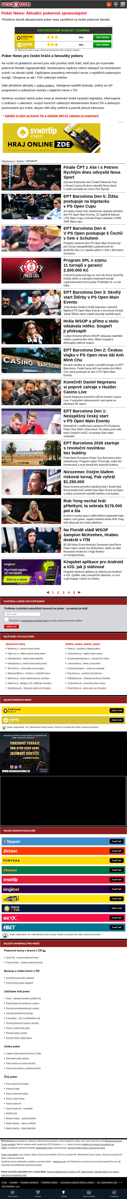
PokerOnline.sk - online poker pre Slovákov (86, 688)
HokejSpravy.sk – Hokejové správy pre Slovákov (29, 688)
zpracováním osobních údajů (35, 621)
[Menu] (123, 4)
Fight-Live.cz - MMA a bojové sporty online (26, 653)
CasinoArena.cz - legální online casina (84, 653)
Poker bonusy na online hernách (20, 1063)
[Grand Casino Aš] (25, 773)
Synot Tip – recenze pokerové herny (22, 957)
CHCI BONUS (102, 37)
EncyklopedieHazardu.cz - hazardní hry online (88, 658)
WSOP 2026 (11, 1113)
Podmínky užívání (50, 1182)
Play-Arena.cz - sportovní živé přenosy (84, 673)
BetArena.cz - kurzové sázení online (24, 648)
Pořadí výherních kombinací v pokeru (22, 1003)
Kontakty (14, 1182)
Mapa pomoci (87, 1172)
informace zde (59, 1161)
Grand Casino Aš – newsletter (19, 1108)
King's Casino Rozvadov (17, 1094)
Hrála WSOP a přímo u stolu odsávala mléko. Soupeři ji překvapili (91, 326)
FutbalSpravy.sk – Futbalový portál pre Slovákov (88, 678)
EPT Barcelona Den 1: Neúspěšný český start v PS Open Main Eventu (87, 416)
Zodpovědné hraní (44, 1148)
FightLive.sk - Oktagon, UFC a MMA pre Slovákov (30, 683)
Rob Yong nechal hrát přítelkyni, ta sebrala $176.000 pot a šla (93, 505)
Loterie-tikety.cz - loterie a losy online (84, 663)
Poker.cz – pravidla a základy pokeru (83, 648)
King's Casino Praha (15, 1098)
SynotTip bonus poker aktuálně (20, 978)
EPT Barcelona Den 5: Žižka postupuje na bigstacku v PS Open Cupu (91, 201)
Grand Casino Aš (13, 1103)
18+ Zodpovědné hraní (107, 1182)
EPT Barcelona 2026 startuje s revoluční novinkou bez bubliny (91, 448)
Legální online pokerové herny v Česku (23, 1053)
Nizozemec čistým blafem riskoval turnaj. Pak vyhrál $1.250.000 (89, 476)
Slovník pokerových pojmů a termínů (22, 1023)
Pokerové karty (13, 1089)
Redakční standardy (30, 1182)
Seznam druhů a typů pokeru (19, 1038)
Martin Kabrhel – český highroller (21, 1128)
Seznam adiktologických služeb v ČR (63, 1172)
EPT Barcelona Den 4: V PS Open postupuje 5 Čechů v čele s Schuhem (93, 233)
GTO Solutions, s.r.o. (11, 1186)
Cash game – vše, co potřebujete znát (23, 1018)
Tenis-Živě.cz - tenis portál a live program (26, 668)
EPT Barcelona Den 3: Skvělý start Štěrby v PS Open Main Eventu (92, 297)
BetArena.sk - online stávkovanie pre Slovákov (28, 678)
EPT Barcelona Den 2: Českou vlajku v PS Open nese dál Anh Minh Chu (94, 355)
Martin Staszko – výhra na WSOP (21, 1123)
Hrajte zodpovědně (9, 1155)
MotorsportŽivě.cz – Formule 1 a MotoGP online (29, 673)
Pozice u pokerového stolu (18, 1028)
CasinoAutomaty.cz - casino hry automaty (85, 668)
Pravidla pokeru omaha (16, 1033)
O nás (4, 1182)
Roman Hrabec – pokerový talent (21, 1118)
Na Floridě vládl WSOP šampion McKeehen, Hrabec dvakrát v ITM (91, 534)
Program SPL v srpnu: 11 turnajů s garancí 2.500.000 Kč (85, 265)
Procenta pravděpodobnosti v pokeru (22, 1008)
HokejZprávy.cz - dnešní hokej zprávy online (27, 663)
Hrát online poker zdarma (17, 1058)
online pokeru (45, 85)
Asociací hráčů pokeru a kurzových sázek (86, 1148)
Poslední (79, 592)
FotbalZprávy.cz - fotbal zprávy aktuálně (25, 658)
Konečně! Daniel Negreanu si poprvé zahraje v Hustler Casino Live (90, 387)
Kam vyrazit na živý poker (17, 1084)
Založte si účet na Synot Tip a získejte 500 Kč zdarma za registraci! (52, 115)
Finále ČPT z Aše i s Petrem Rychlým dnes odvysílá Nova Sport (92, 172)
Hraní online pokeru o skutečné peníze (23, 1068)
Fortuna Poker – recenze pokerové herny (24, 962)
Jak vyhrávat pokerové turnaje (19, 1013)
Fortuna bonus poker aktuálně (19, 983)
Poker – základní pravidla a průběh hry (23, 998)
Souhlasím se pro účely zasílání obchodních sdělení (45, 621)
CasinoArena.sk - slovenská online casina (86, 683)
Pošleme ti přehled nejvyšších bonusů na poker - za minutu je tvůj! (45, 608)
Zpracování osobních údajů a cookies (77, 1182)
